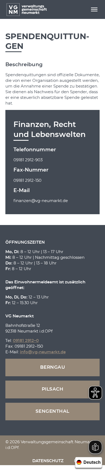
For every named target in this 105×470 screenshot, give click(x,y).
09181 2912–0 (26, 341)
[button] (94, 9)
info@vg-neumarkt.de (43, 352)
